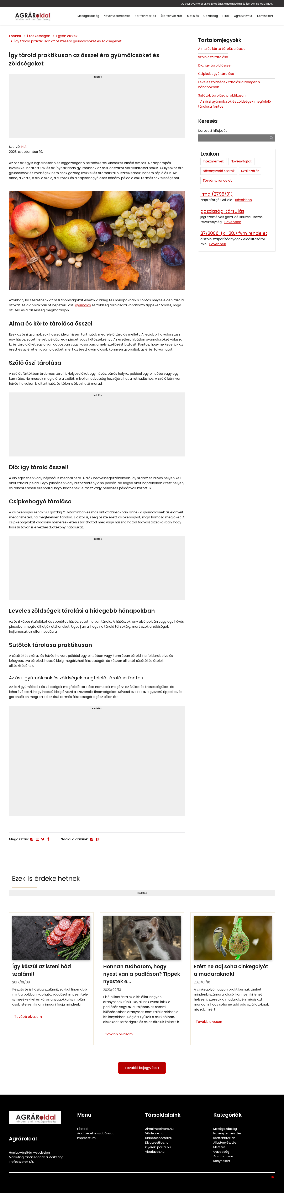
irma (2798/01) (216, 194)
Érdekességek (38, 36)
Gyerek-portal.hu (158, 1147)
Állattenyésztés (172, 16)
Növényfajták (241, 161)
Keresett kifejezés (212, 130)
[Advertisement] (97, 108)
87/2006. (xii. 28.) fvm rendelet (233, 233)
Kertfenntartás (145, 16)
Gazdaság (210, 16)
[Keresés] (271, 138)
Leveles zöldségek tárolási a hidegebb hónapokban (229, 84)
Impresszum (86, 1138)
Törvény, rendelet (217, 180)
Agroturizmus (243, 16)
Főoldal (15, 36)
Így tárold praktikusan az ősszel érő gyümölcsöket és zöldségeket (68, 41)
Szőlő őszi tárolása (213, 57)
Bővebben (243, 199)
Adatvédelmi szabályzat (95, 1133)
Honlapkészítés (20, 1152)
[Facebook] (32, 839)
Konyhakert (265, 16)
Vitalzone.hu (154, 1133)
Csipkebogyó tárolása (216, 73)
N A (24, 146)
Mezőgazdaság (88, 16)
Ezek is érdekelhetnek (46, 878)
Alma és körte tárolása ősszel (222, 48)
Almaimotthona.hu (159, 1129)
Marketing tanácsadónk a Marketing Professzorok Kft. (36, 1159)
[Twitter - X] (43, 839)
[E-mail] (37, 839)
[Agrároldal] (32, 16)
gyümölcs (83, 305)
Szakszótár (250, 170)
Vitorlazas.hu (154, 1152)
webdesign (41, 1152)
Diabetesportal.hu (158, 1138)
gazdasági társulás (222, 211)
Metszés (193, 16)
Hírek (226, 16)
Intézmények (213, 161)
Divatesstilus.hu (156, 1142)
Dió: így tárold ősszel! (215, 65)
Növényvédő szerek (219, 170)
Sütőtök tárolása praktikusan (222, 95)
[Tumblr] (48, 839)
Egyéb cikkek (67, 36)
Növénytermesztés (117, 16)
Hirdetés (97, 76)
